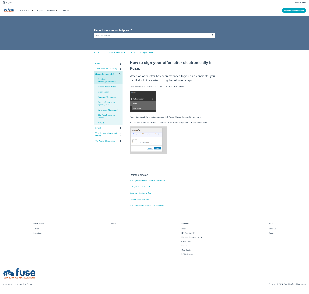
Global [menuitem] (98, 63)
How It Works (25, 10)
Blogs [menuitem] (183, 228)
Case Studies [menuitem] (186, 250)
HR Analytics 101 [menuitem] (188, 233)
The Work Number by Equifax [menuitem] (106, 116)
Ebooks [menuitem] (184, 245)
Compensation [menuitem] (103, 91)
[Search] (212, 35)
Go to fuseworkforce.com (294, 10)
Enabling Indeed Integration (139, 199)
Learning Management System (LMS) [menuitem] (106, 103)
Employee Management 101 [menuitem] (192, 237)
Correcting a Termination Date (140, 193)
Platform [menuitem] (36, 228)
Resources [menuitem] (185, 223)
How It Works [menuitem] (38, 223)
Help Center (98, 52)
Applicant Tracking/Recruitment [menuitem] (107, 80)
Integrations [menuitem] (37, 233)
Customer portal (300, 2)
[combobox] (152, 35)
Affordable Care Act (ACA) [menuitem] (106, 68)
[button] (121, 63)
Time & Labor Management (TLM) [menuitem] (106, 134)
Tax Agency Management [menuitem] (105, 140)
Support (40, 10)
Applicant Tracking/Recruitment (142, 52)
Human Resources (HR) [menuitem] (104, 74)
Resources (51, 10)
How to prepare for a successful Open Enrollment (147, 205)
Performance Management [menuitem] (108, 110)
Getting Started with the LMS (140, 187)
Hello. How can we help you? (113, 30)
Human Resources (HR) (117, 52)
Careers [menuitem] (271, 233)
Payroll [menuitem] (98, 127)
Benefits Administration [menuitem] (107, 86)
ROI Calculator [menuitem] (187, 254)
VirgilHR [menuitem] (101, 122)
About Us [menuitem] (272, 228)
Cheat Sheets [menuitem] (186, 241)
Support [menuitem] (113, 223)
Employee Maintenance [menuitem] (107, 97)
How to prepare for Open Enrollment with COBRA (147, 180)
